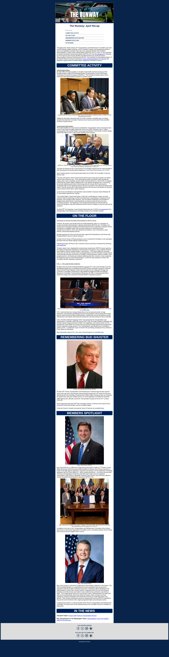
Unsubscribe (82, 641)
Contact (88, 641)
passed (86, 267)
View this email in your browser (84, 1)
